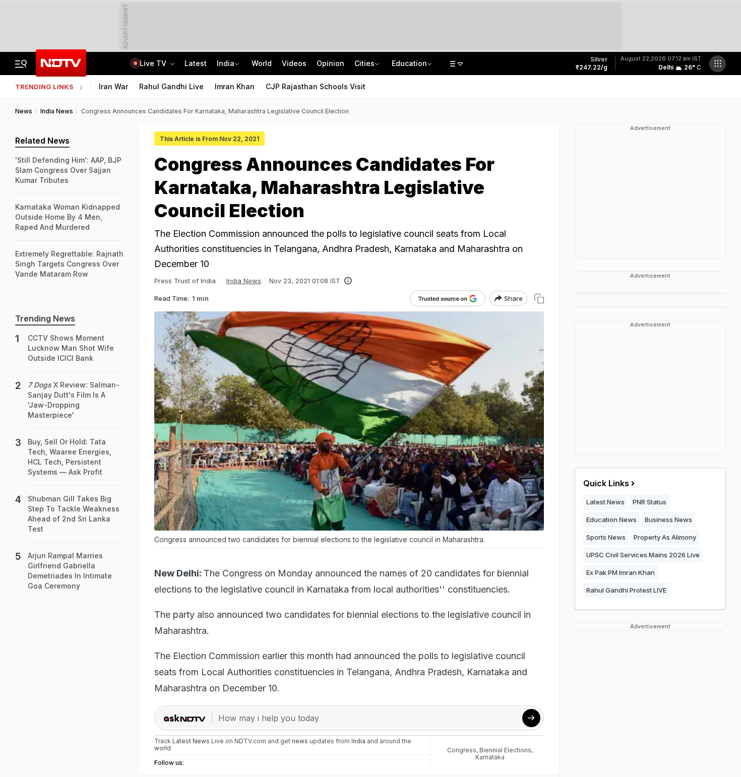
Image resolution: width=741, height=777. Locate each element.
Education (409, 63)
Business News (668, 519)
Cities (364, 63)
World (262, 63)
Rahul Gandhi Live (171, 86)
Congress (461, 750)
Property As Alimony (665, 537)
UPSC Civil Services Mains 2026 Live (643, 555)
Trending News (45, 318)
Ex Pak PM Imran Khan (620, 572)
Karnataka (490, 757)
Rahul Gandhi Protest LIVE (626, 590)
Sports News (606, 537)
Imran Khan (235, 86)
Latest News (605, 502)
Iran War (113, 86)
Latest (195, 63)
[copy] (539, 298)
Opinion (330, 63)
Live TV (154, 63)
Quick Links (606, 483)
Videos (294, 63)
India (225, 63)
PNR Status (649, 502)
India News (243, 281)
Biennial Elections (505, 750)
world (162, 748)
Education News (611, 519)
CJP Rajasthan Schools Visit (315, 86)
